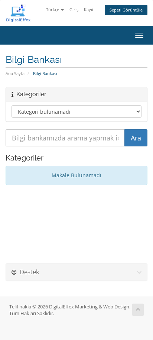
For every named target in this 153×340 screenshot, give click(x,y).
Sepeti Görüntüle (126, 10)
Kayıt (89, 9)
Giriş (73, 9)
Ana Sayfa (15, 73)
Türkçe (53, 9)
